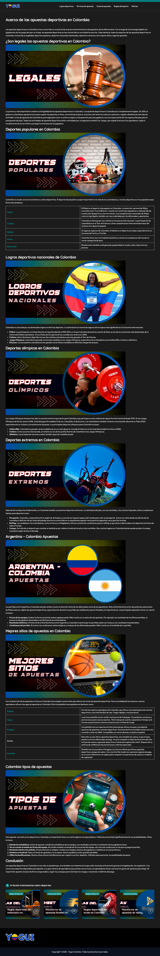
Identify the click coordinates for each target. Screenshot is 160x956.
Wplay (10, 720)
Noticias (135, 6)
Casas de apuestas (104, 6)
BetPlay (10, 711)
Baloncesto (12, 246)
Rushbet (10, 729)
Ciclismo (10, 223)
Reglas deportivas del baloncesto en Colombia (19, 912)
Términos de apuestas (84, 6)
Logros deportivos (66, 6)
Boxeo (9, 239)
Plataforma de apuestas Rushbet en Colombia (57, 912)
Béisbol (10, 232)
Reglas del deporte (121, 6)
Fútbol (10, 212)
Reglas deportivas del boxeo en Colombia (95, 911)
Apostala (11, 753)
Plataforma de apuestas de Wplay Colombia (132, 912)
